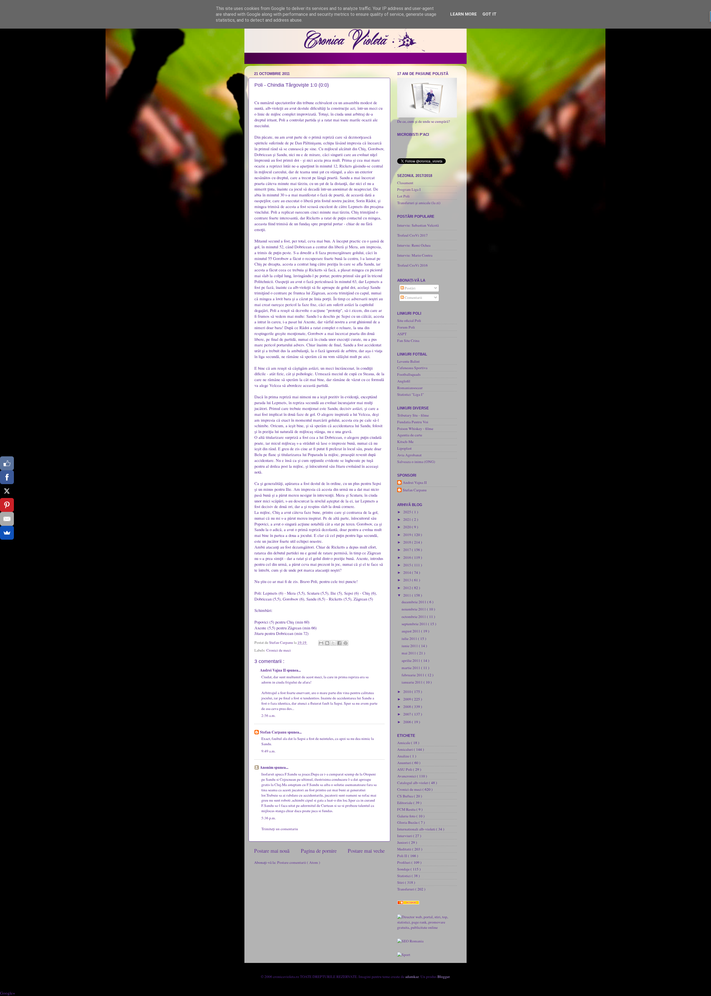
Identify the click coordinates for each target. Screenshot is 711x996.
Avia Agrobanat (409, 454)
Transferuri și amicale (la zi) (418, 202)
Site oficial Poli (409, 320)
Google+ (7, 993)
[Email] (7, 519)
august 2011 (411, 631)
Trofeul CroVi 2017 (412, 235)
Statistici (404, 875)
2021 (407, 519)
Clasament (405, 182)
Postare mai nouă (271, 850)
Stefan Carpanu (273, 732)
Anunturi (404, 762)
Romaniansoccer (410, 387)
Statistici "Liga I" (410, 394)
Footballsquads (408, 374)
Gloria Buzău (408, 822)
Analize (403, 756)
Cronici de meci (278, 650)
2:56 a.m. (268, 715)
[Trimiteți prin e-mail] (321, 643)
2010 (407, 691)
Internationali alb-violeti (416, 829)
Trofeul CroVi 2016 (412, 265)
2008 (407, 706)
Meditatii (404, 849)
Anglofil (403, 381)
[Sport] (403, 954)
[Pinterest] (7, 505)
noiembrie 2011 (414, 609)
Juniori (403, 842)
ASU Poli (405, 769)
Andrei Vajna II (273, 670)
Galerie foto (406, 816)
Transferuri (406, 889)
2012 (407, 587)
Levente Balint (408, 361)
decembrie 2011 (414, 601)
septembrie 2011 (415, 623)
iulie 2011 (410, 638)
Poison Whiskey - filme (415, 428)
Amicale (404, 742)
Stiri (401, 882)
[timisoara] (410, 941)
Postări (409, 288)
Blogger (443, 976)
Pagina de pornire (319, 850)
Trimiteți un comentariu (279, 828)
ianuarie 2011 (413, 682)
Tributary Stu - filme (413, 415)
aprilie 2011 (411, 660)
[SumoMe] (7, 533)
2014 (407, 572)
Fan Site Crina (408, 340)
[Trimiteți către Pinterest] (345, 643)
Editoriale (405, 802)
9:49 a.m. (268, 751)
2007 (407, 714)
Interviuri (405, 835)
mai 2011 (409, 652)
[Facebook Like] (7, 463)
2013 (407, 579)
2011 (407, 595)
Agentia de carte (409, 434)
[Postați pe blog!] (327, 643)
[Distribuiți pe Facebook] (339, 643)
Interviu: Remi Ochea (413, 245)
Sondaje (403, 869)
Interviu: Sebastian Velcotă (418, 225)
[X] (7, 491)
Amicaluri (405, 749)
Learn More (463, 14)
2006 (407, 721)
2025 (407, 511)
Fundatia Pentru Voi (412, 421)
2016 (407, 557)
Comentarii (413, 297)
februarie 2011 (413, 674)
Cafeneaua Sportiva (412, 367)
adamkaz (412, 976)
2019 (407, 534)
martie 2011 (411, 667)
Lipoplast (404, 448)
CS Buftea (405, 796)
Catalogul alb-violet (413, 782)
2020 (407, 526)
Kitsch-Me (405, 441)
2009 (407, 699)
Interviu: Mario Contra (414, 255)
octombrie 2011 (414, 616)
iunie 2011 (410, 645)
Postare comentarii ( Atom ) (298, 862)
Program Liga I (409, 189)
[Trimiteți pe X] (333, 643)
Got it (489, 14)
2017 (407, 549)
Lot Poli (403, 196)
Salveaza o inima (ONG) (416, 461)
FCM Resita (406, 809)
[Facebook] (7, 477)
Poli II (402, 855)
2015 (407, 564)
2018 (407, 542)
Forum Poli (406, 327)
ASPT (402, 333)
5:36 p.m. (268, 817)
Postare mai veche (366, 850)
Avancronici (407, 776)
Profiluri (404, 862)
